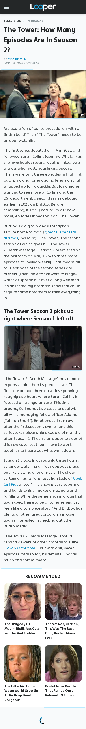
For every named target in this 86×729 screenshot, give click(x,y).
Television (12, 20)
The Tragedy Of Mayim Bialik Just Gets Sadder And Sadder (21, 629)
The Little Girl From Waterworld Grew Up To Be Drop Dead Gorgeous (21, 693)
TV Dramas (34, 20)
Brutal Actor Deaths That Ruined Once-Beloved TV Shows (60, 691)
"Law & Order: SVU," (21, 548)
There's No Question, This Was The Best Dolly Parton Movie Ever (62, 631)
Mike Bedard (17, 59)
